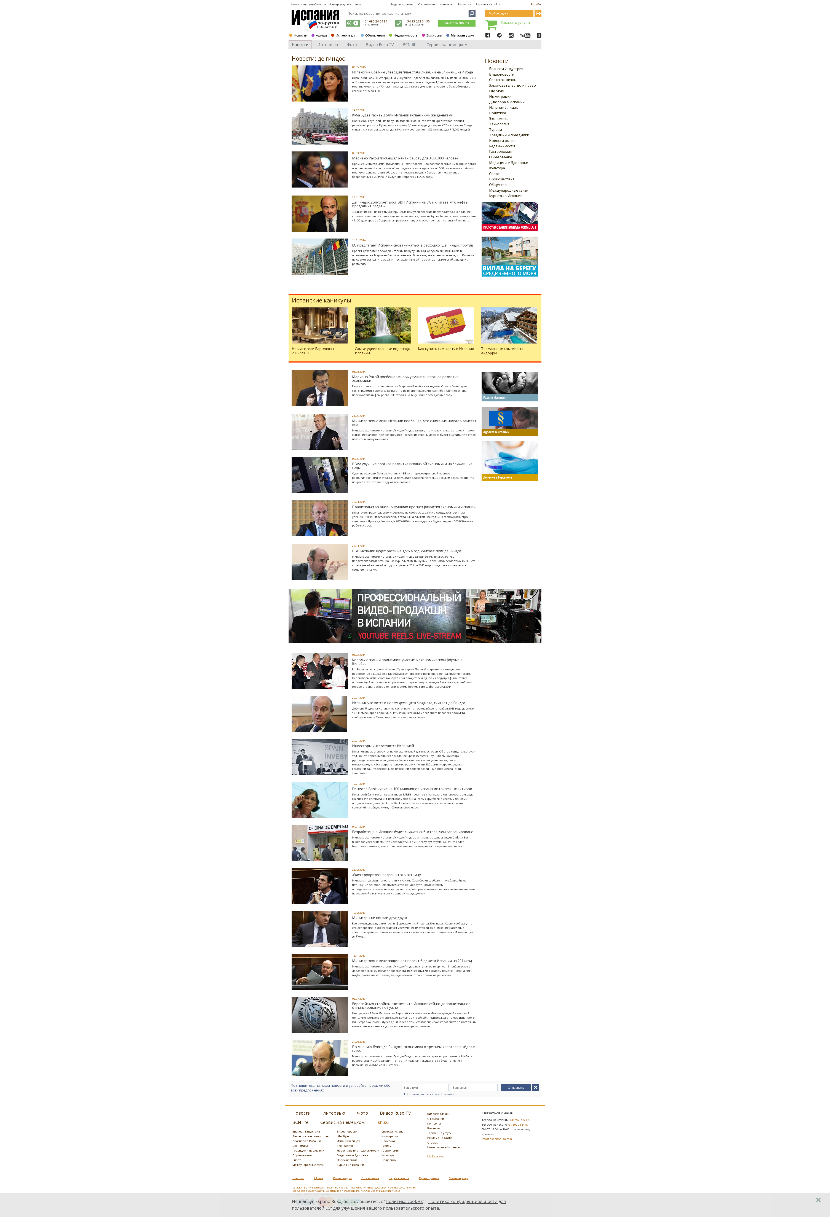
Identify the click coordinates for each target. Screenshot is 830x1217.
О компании (426, 4)
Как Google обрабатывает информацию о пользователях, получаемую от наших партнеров (346, 1190)
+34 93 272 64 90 (417, 21)
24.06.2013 (359, 1042)
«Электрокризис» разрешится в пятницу (386, 874)
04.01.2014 (359, 827)
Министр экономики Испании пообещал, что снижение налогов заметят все (414, 422)
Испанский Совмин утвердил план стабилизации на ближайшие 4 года (412, 72)
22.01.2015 (359, 197)
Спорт (494, 173)
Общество (498, 184)
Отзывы (433, 1142)
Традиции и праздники (509, 135)
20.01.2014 (359, 741)
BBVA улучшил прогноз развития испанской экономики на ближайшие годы (412, 465)
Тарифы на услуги (439, 1133)
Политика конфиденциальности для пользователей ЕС (383, 1187)
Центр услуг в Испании (345, 4)
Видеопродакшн (402, 4)
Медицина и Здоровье (508, 162)
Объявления (375, 35)
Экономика (498, 118)
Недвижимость (406, 35)
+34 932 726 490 (520, 1120)
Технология (499, 124)
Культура (497, 168)
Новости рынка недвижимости (358, 1150)
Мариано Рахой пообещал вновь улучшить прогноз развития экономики (405, 378)
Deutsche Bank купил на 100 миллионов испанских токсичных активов (412, 788)
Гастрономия (500, 151)
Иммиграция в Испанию (443, 1147)
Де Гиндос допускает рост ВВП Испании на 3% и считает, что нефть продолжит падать (410, 204)
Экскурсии (434, 35)
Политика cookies (337, 1187)
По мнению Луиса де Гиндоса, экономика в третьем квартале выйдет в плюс (413, 1048)
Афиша (321, 35)
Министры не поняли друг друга (379, 917)
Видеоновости (501, 74)
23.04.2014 (359, 546)
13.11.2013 (359, 956)
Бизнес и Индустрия (506, 68)
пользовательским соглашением (437, 1094)
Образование (500, 157)
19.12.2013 (359, 913)
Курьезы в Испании (505, 195)
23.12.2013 (359, 870)
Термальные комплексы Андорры (502, 350)
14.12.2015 (359, 110)
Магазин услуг (462, 35)
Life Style (496, 91)
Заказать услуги (515, 22)
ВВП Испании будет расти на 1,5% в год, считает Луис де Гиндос (406, 551)
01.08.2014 (359, 372)
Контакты (446, 4)
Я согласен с (430, 1094)
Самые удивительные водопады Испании (382, 350)
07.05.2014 (359, 459)
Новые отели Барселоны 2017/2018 (313, 350)
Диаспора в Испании (507, 102)
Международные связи (508, 190)
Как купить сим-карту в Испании (446, 348)
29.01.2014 (359, 698)
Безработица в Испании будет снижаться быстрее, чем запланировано (412, 831)
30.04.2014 (359, 502)
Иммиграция (500, 96)
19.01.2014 (359, 784)
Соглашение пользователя (308, 1187)
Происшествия (501, 179)
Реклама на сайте (488, 4)
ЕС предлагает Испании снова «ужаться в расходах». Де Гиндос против (412, 245)
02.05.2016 (359, 67)
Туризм (495, 129)
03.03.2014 (359, 655)
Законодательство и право (512, 85)
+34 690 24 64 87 (375, 21)
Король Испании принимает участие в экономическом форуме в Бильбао (407, 661)
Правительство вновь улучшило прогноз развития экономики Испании (414, 506)
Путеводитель (429, 1178)
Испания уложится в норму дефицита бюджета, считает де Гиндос (408, 702)
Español (536, 4)
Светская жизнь (502, 79)
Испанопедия (346, 35)
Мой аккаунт (436, 1156)
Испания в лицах (503, 107)
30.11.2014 (359, 240)
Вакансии (464, 4)
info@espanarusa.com (497, 1139)
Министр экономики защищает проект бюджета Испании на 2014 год (412, 960)
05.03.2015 (359, 153)
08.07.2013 (359, 999)
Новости (300, 35)
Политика (497, 113)
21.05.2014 (359, 416)
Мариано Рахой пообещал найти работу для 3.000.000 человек (405, 158)
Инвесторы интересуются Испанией (383, 745)
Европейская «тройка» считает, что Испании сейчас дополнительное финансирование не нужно (411, 1005)
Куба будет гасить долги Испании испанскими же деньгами (402, 115)
